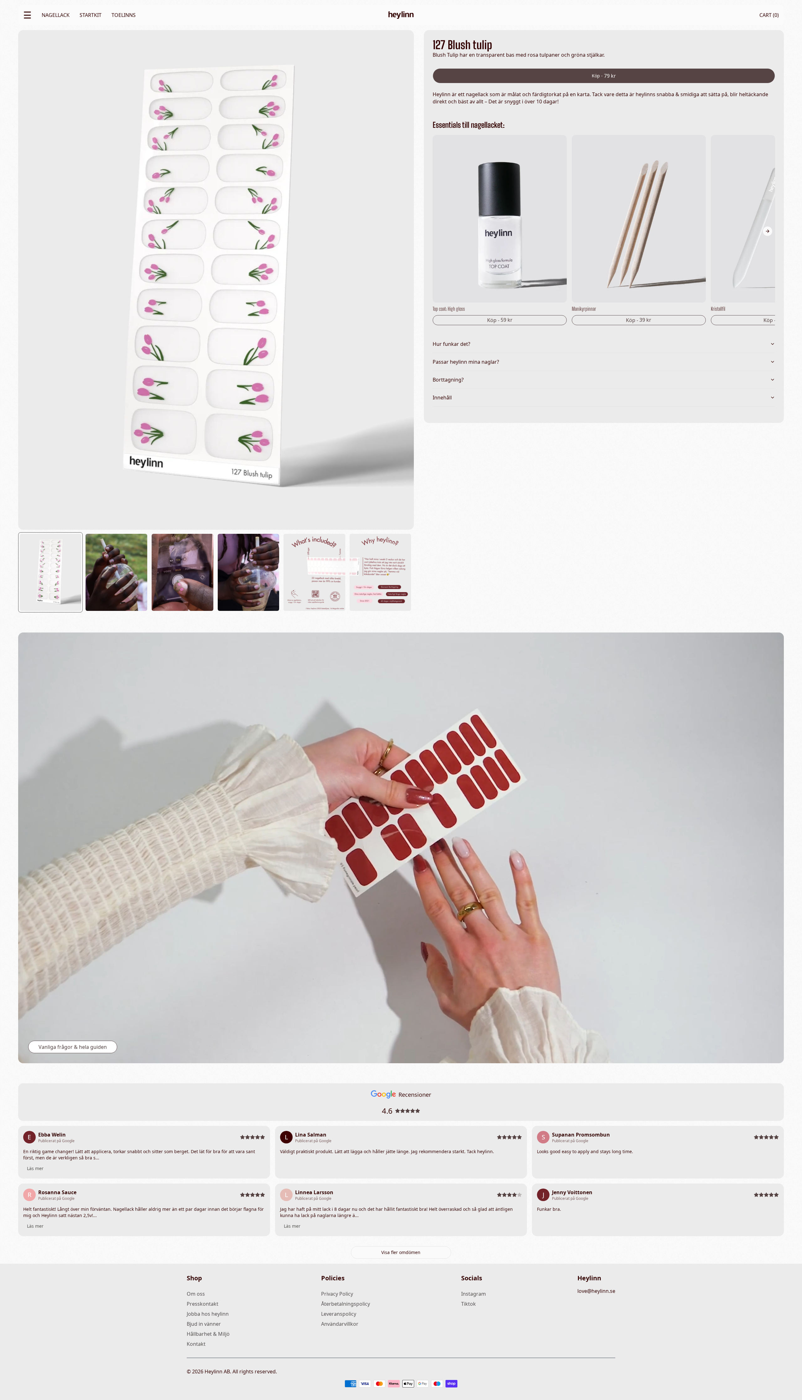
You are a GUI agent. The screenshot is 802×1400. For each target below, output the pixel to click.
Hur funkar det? (451, 344)
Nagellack (56, 15)
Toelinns (124, 15)
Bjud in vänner (204, 1323)
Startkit (91, 15)
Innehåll (442, 397)
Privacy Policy (337, 1293)
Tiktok (468, 1303)
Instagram (473, 1293)
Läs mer (35, 1168)
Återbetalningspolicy (345, 1303)
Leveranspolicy (338, 1313)
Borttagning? (448, 379)
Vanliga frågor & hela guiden (73, 1046)
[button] (51, 571)
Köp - (604, 75)
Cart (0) (769, 15)
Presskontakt (202, 1303)
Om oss (196, 1293)
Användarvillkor (339, 1323)
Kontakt (196, 1343)
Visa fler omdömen (400, 1252)
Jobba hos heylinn (208, 1313)
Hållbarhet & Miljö (208, 1333)
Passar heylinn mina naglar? (466, 361)
